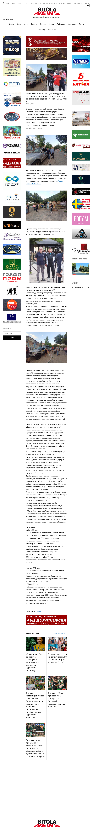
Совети (69, 3)
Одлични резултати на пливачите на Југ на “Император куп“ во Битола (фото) (57, 658)
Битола (31, 3)
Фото (25, 3)
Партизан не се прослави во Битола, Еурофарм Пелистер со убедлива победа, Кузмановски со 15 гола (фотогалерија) (35, 748)
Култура (38, 3)
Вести (20, 3)
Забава (45, 3)
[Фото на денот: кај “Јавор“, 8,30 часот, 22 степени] (80, 269)
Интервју (77, 3)
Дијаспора (53, 3)
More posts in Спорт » (60, 633)
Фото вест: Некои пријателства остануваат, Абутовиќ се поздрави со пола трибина (56, 700)
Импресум (85, 3)
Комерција (62, 3)
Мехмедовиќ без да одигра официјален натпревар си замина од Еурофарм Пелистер (34, 662)
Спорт (14, 3)
